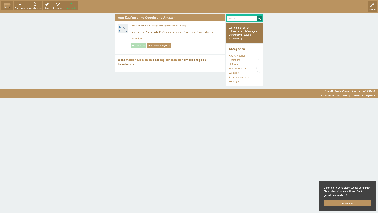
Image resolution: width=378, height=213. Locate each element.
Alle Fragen (20, 8)
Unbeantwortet (34, 8)
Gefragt (134, 26)
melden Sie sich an (139, 60)
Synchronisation (237, 68)
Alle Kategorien (237, 55)
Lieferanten (235, 64)
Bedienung (234, 60)
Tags (47, 8)
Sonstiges (154, 26)
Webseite (234, 72)
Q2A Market (370, 91)
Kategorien (58, 8)
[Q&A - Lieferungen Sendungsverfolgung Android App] (7, 5)
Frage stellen (71, 8)
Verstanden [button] (347, 203)
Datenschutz (358, 96)
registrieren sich (171, 60)
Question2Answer (342, 91)
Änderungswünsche (239, 77)
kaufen (134, 38)
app (141, 38)
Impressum (370, 96)
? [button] (346, 195)
